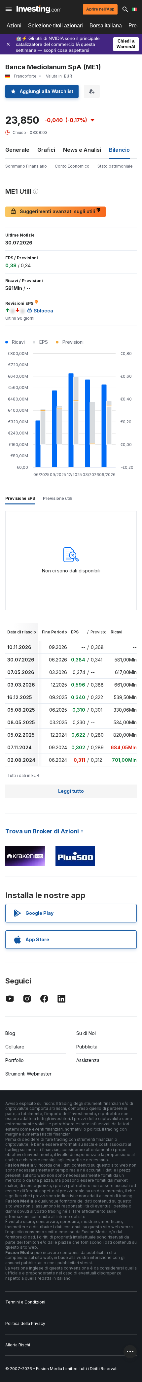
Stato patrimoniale (115, 166)
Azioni (14, 25)
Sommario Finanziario (26, 166)
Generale (17, 149)
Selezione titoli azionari (55, 25)
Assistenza (87, 1060)
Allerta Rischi (17, 1344)
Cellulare (14, 1046)
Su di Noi (86, 1033)
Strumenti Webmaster (28, 1074)
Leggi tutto (71, 791)
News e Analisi (82, 149)
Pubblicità (86, 1046)
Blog (10, 1033)
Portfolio (14, 1060)
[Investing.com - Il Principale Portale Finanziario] (39, 9)
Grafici (46, 149)
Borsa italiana (105, 25)
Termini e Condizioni (25, 1302)
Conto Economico (72, 166)
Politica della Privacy (25, 1323)
